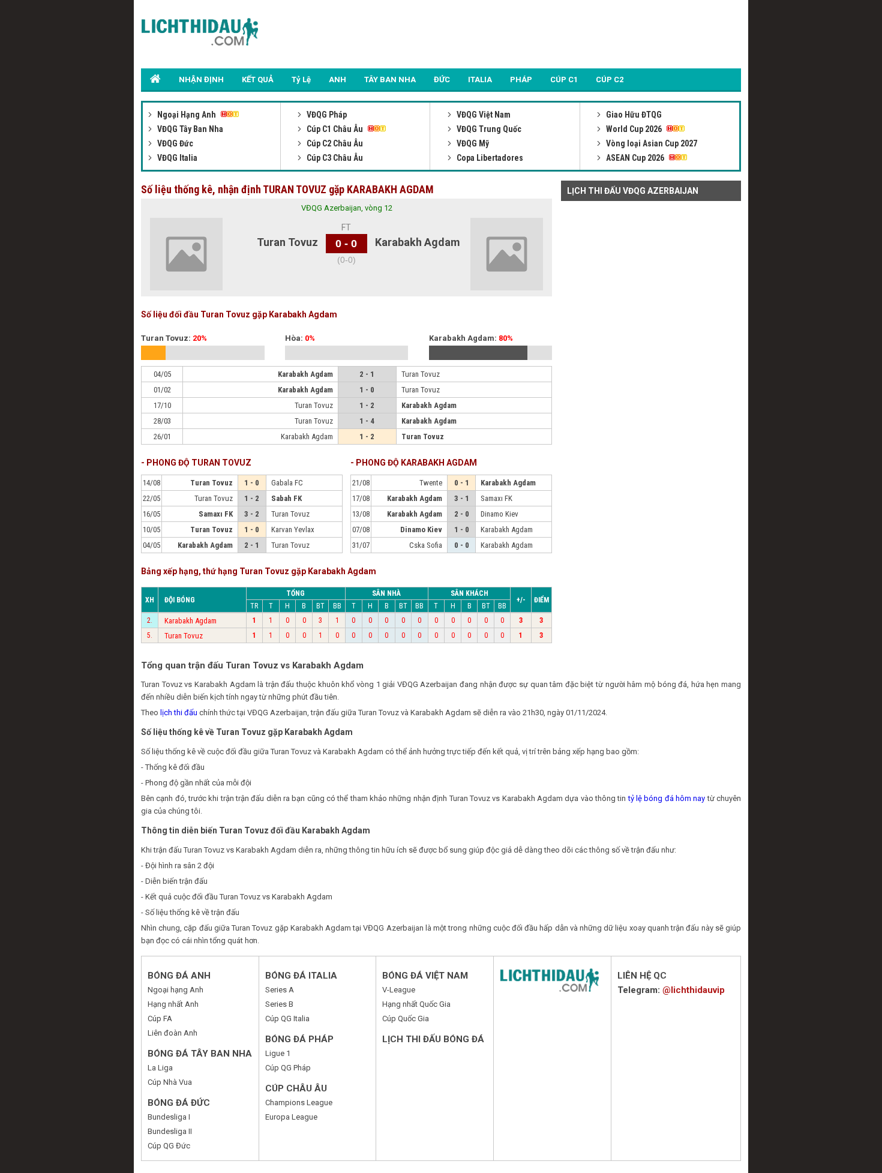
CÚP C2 (609, 79)
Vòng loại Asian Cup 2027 (650, 143)
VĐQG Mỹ (472, 143)
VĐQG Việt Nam (483, 114)
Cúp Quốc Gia (405, 1018)
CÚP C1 (564, 79)
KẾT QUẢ (258, 79)
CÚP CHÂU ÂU (296, 1088)
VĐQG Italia (176, 158)
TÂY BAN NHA (390, 79)
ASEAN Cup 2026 (635, 158)
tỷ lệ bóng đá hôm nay (667, 798)
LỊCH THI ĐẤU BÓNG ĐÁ (433, 1039)
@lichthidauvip (693, 990)
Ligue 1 (277, 1053)
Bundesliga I (169, 1116)
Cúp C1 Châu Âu (335, 129)
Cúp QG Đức (169, 1145)
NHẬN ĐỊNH (201, 79)
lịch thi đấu (178, 712)
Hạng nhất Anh (173, 1004)
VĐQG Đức (174, 143)
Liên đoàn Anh (172, 1032)
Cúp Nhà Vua (170, 1082)
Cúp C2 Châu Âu (334, 143)
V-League (398, 989)
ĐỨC (442, 79)
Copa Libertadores (489, 158)
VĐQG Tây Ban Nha (189, 129)
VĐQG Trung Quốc (488, 129)
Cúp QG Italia (287, 1018)
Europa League (291, 1116)
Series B (279, 1004)
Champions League (298, 1102)
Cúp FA (160, 1018)
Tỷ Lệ (301, 79)
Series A (279, 989)
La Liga (160, 1067)
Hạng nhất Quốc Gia (416, 1004)
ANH (337, 79)
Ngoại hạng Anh (175, 989)
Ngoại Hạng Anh (186, 114)
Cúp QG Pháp (288, 1067)
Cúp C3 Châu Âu (334, 158)
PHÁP (521, 79)
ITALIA (480, 79)
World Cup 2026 (634, 129)
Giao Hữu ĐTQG (633, 114)
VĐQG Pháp (326, 114)
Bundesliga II (170, 1131)
